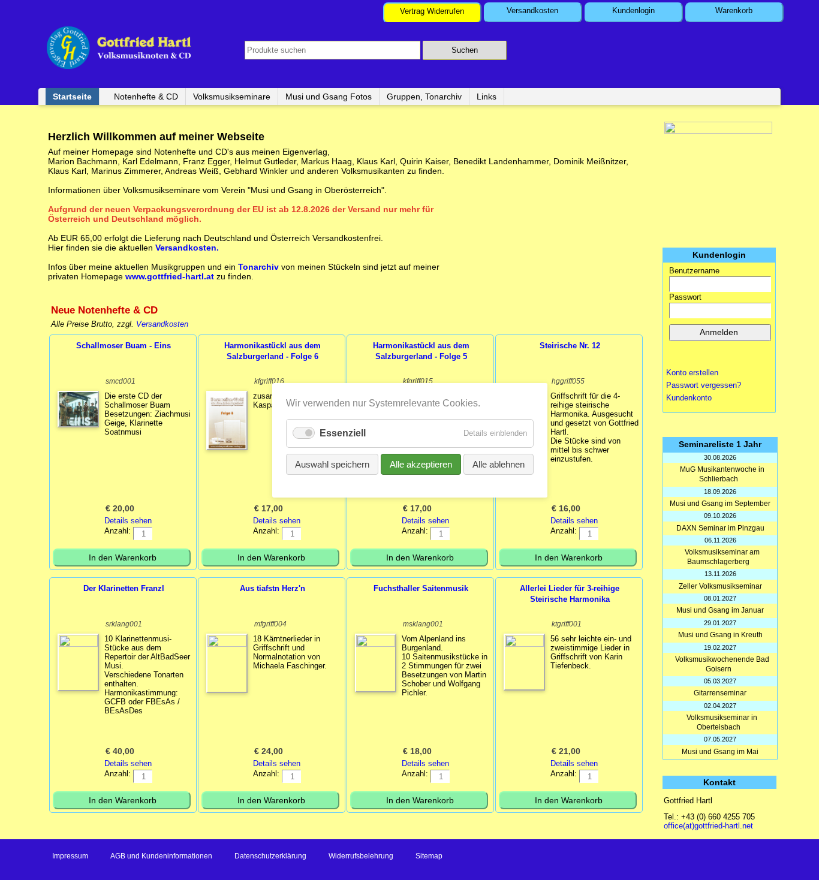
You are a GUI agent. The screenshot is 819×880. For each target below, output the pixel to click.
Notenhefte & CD (146, 96)
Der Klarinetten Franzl (123, 588)
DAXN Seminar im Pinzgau (720, 528)
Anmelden (719, 332)
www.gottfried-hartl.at (169, 276)
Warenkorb (733, 10)
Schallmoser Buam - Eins (123, 345)
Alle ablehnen (498, 464)
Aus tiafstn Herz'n (272, 588)
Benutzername (694, 270)
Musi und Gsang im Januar (720, 610)
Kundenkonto (689, 397)
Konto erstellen (692, 372)
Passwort (685, 297)
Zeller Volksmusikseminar (720, 586)
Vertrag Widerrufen (432, 11)
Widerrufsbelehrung (361, 856)
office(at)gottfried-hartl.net (708, 825)
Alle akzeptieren (421, 464)
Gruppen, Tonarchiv (424, 96)
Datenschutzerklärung (270, 856)
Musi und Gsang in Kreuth (720, 635)
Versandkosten (532, 10)
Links (486, 96)
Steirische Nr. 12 (570, 345)
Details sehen (128, 520)
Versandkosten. (187, 247)
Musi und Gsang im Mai (720, 752)
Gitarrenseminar (720, 693)
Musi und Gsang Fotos (328, 96)
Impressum (70, 856)
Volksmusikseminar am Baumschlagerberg (722, 557)
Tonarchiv (259, 267)
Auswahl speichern (332, 464)
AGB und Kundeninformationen (161, 856)
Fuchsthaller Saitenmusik (421, 588)
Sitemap (428, 856)
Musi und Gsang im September (720, 503)
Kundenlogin (633, 10)
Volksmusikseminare (231, 96)
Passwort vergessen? (703, 385)
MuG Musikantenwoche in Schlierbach (722, 474)
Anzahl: (117, 530)
